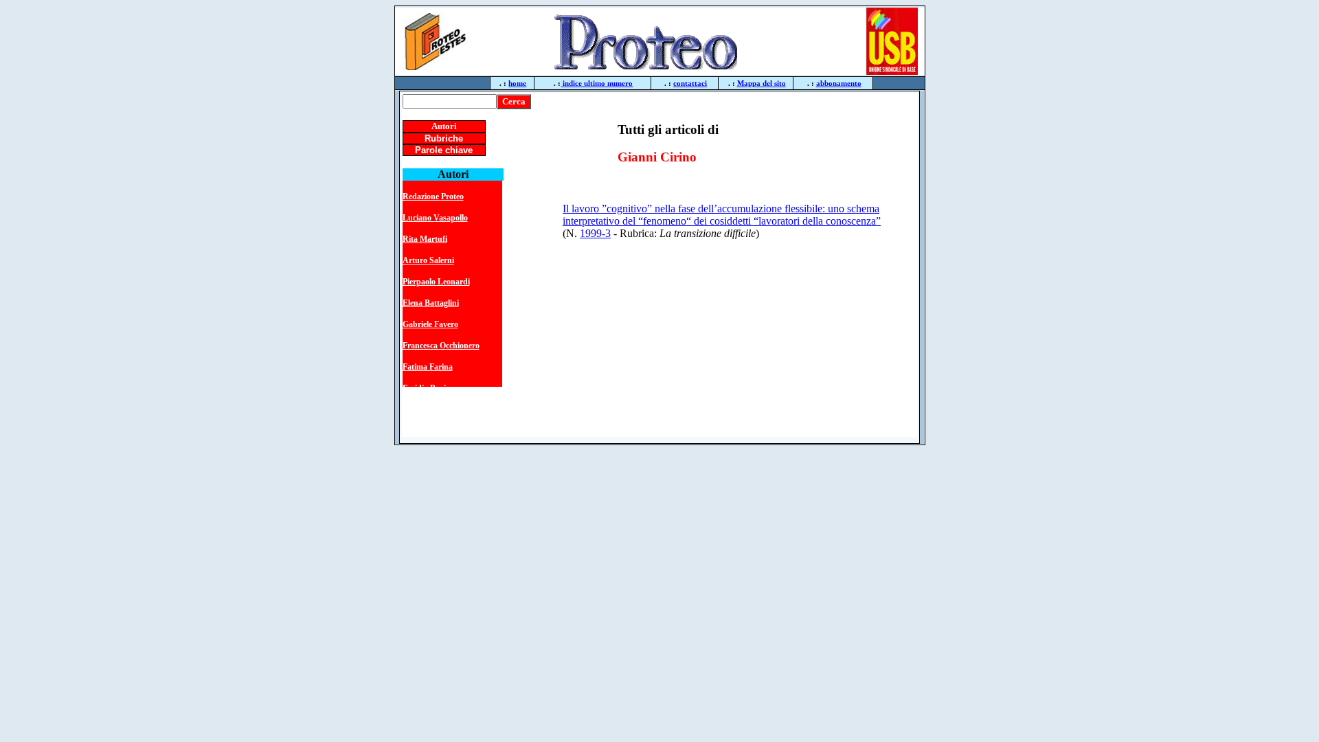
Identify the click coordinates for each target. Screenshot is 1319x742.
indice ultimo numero (597, 83)
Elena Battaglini (431, 303)
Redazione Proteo (433, 196)
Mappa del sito (761, 83)
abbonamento (838, 83)
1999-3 (595, 233)
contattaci (690, 83)
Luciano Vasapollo (435, 218)
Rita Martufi (425, 239)
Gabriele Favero (430, 324)
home (517, 83)
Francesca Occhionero (441, 345)
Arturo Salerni (428, 260)
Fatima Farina (428, 367)
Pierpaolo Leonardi (436, 281)
